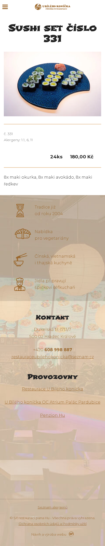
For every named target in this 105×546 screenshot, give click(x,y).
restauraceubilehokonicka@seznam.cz (52, 356)
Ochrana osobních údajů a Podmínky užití (53, 524)
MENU (5, 7)
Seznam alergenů (53, 507)
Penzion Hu (52, 415)
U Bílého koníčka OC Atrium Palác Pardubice (52, 402)
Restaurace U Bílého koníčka (52, 389)
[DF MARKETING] (70, 534)
